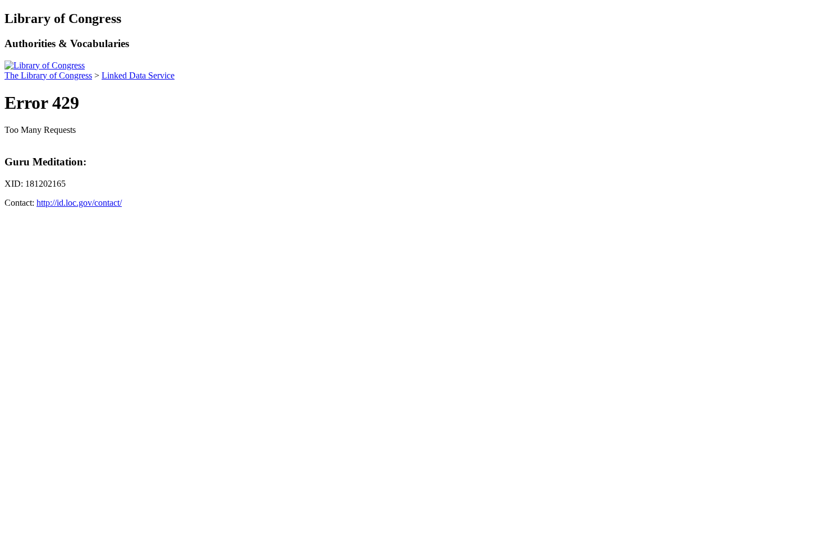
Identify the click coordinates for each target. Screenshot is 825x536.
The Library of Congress (48, 75)
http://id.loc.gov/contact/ (79, 202)
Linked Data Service (138, 75)
